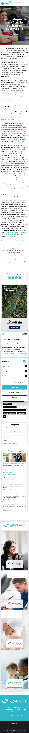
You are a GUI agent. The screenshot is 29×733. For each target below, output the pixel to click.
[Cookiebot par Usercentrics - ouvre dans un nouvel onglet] (20, 334)
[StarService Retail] (14, 550)
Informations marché (14, 32)
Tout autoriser (14, 387)
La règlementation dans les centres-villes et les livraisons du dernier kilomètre (13, 486)
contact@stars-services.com (14, 715)
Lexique (14, 723)
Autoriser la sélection (15, 392)
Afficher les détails (18, 382)
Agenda (5, 427)
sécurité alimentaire (10, 413)
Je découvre (14, 327)
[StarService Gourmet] (14, 630)
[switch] (25, 366)
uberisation (21, 413)
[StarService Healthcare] (14, 669)
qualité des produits (10, 407)
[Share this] (12, 34)
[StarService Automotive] (14, 590)
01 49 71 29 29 (14, 711)
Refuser (14, 397)
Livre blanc (6, 437)
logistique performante (19, 141)
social (23, 410)
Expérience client (7, 431)
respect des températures (11, 410)
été (5, 416)
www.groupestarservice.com (17, 730)
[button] (26, 3)
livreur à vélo (8, 403)
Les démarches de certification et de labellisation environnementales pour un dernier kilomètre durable (14, 496)
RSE (4, 440)
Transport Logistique (9, 443)
